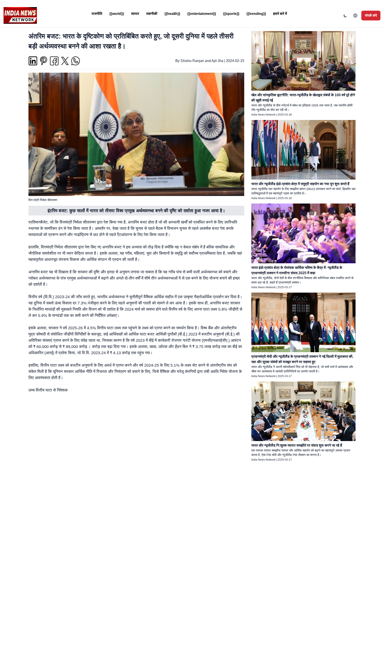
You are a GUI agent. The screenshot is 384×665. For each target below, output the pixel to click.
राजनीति (97, 14)
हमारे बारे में (280, 14)
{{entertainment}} (201, 14)
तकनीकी (151, 14)
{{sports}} (231, 14)
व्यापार (135, 14)
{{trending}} (256, 14)
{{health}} (172, 14)
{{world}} (116, 14)
